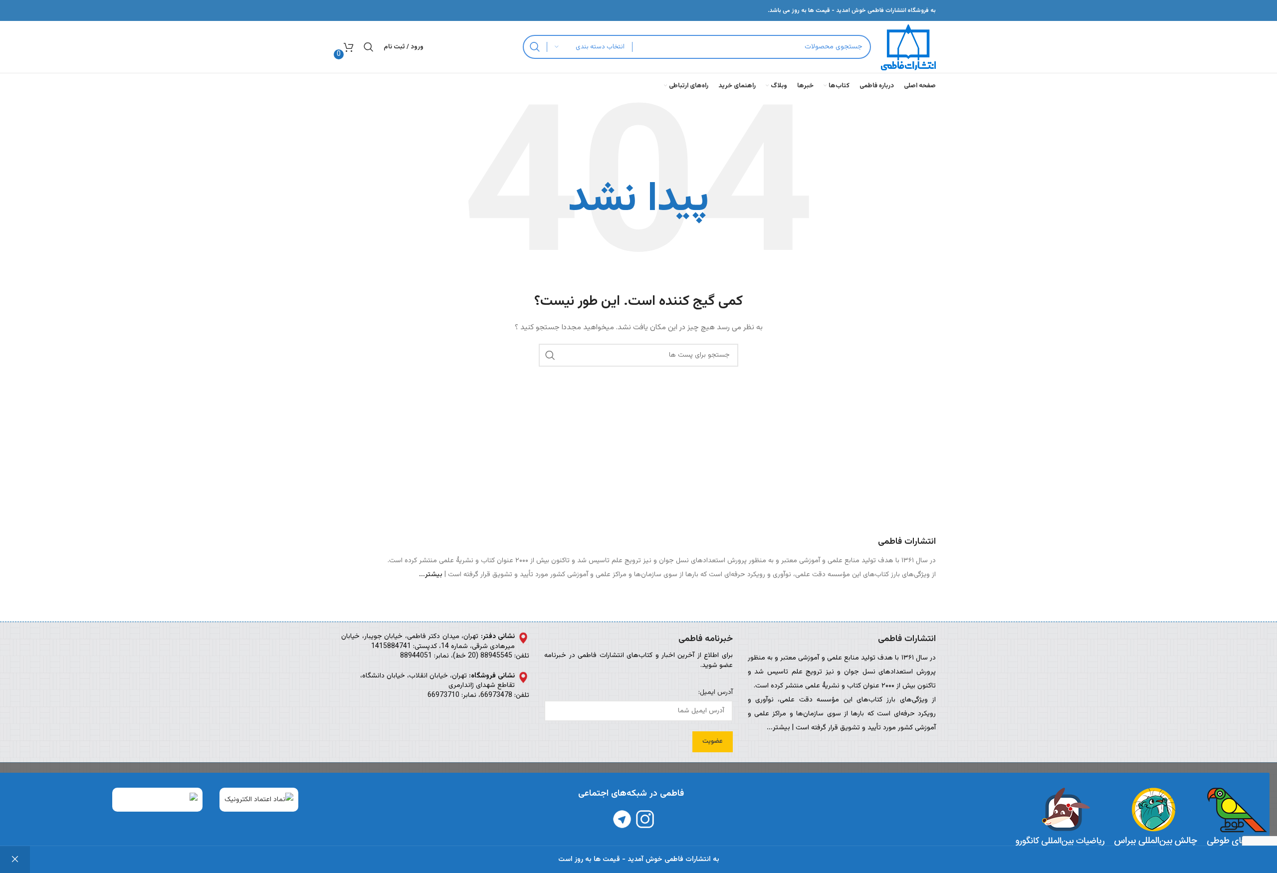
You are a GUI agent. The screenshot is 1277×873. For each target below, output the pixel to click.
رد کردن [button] (15, 859)
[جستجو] (535, 47)
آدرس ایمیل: (715, 693)
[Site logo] (908, 47)
